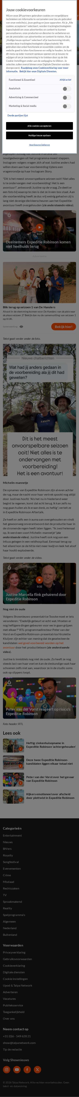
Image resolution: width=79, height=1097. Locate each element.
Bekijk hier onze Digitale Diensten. (38, 71)
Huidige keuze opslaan (39, 135)
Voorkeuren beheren (39, 145)
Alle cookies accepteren (39, 126)
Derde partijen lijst (18, 115)
